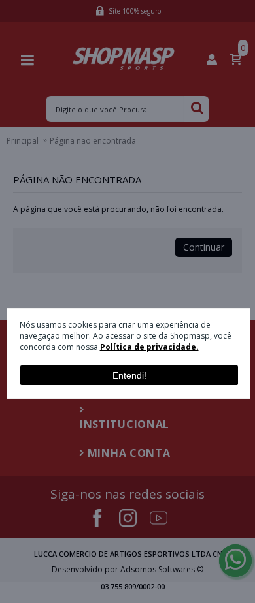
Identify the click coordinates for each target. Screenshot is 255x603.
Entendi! (129, 375)
